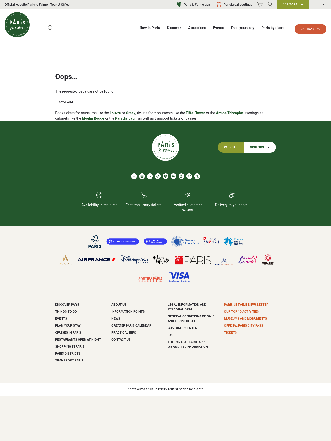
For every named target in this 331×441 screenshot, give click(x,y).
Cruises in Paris (68, 332)
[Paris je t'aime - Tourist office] (17, 24)
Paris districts (68, 353)
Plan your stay (68, 325)
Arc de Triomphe (229, 113)
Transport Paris (69, 360)
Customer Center (182, 328)
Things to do (66, 311)
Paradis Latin (125, 118)
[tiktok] (158, 176)
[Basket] (260, 4)
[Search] (50, 28)
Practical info (123, 332)
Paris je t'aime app (197, 4)
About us (119, 304)
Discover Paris (67, 304)
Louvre (115, 113)
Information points (128, 311)
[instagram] (142, 176)
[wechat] (173, 176)
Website (230, 147)
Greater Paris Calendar (131, 325)
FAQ (171, 335)
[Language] (320, 4)
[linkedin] (150, 176)
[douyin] (181, 176)
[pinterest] (165, 176)
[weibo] (189, 176)
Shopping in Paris (69, 346)
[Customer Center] (270, 4)
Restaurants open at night (78, 339)
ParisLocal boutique (238, 4)
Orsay (130, 113)
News (115, 318)
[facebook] (134, 176)
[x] (197, 176)
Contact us (121, 339)
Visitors (257, 147)
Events (61, 318)
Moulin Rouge (93, 118)
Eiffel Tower (195, 113)
